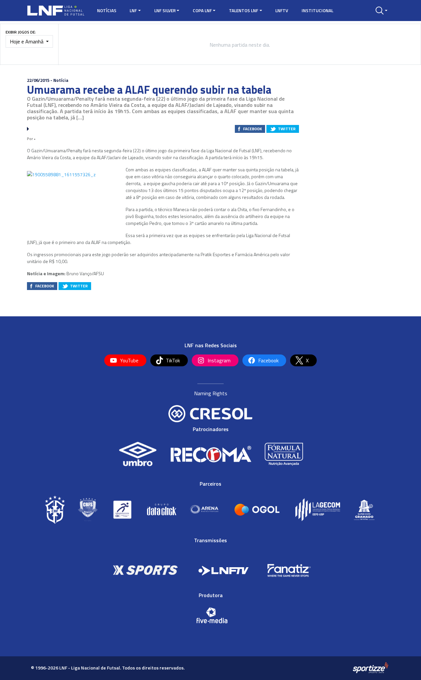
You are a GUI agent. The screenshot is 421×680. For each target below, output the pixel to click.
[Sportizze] (370, 667)
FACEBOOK (252, 129)
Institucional (317, 10)
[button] (381, 10)
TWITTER (287, 129)
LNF (133, 10)
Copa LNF (202, 10)
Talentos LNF (243, 10)
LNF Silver (165, 10)
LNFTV (281, 10)
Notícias (106, 10)
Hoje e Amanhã (27, 41)
